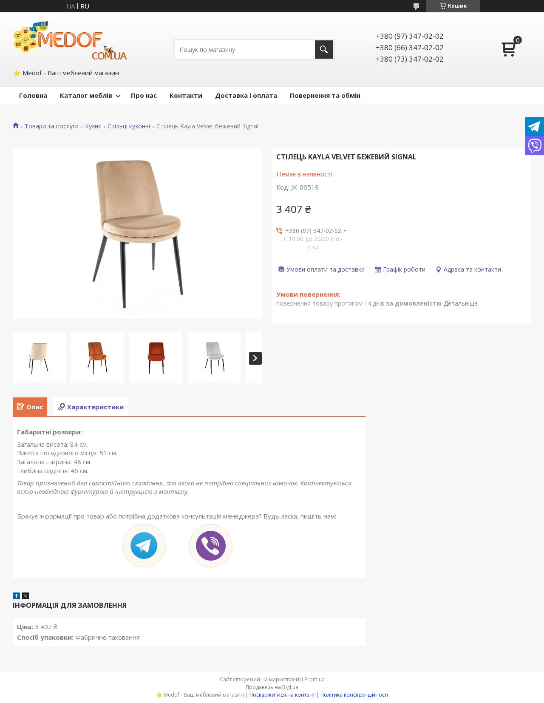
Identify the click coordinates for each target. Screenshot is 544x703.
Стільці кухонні (129, 126)
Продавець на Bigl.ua (272, 687)
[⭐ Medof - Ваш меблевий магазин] (70, 39)
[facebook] (16, 596)
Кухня (93, 126)
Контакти (186, 95)
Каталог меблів (86, 95)
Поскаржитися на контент (282, 694)
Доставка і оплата (246, 95)
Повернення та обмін (325, 95)
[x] (25, 596)
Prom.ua (314, 679)
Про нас (144, 95)
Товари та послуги (52, 126)
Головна (33, 95)
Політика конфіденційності (354, 694)
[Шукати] (324, 49)
